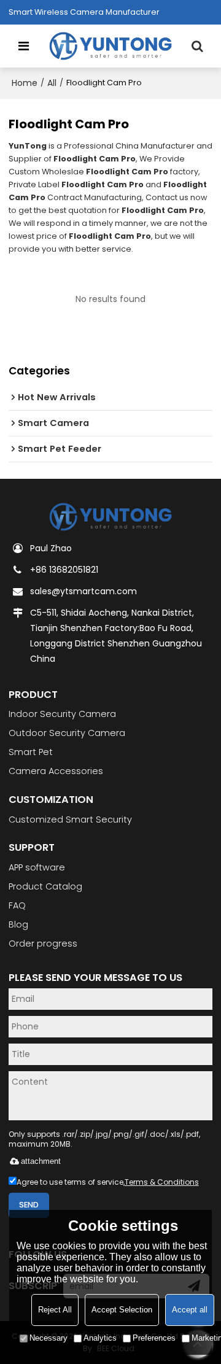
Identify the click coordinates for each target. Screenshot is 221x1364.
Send (29, 1204)
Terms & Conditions (162, 1182)
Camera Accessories (56, 771)
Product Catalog (45, 886)
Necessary (48, 1338)
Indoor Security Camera (62, 714)
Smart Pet (31, 752)
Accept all (189, 1309)
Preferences (154, 1338)
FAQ (17, 905)
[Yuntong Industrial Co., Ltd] (110, 46)
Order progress (43, 943)
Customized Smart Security (70, 819)
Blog (18, 924)
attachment (41, 1161)
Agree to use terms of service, (108, 1182)
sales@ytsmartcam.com (83, 591)
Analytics (100, 1338)
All (51, 83)
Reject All (55, 1309)
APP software (37, 867)
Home (24, 83)
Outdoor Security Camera (67, 733)
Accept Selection (121, 1309)
